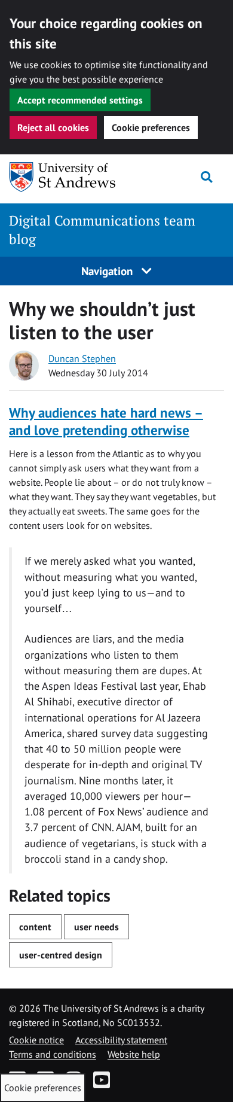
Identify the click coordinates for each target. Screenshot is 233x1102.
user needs (96, 927)
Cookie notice (36, 1040)
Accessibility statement (121, 1040)
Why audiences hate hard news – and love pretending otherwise (106, 421)
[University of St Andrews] (68, 177)
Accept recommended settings (80, 100)
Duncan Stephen (82, 358)
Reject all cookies (53, 127)
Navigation (108, 270)
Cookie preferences (151, 127)
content (35, 927)
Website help (134, 1054)
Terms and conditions (52, 1054)
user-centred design (60, 955)
